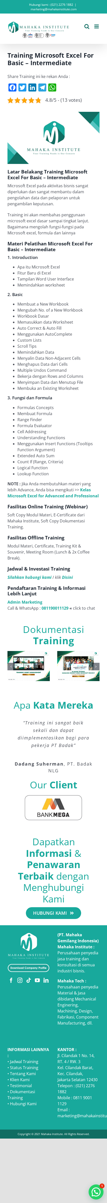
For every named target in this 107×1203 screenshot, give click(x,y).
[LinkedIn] (46, 980)
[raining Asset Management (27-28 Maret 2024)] (28, 654)
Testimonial (21, 1085)
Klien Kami (20, 1079)
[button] (11, 666)
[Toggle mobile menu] (97, 26)
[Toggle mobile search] (86, 26)
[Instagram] (19, 980)
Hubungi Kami (23, 1103)
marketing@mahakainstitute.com (54, 9)
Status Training (24, 1067)
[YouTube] (37, 980)
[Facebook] (11, 980)
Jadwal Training (24, 1061)
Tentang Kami (23, 1073)
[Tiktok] (28, 980)
